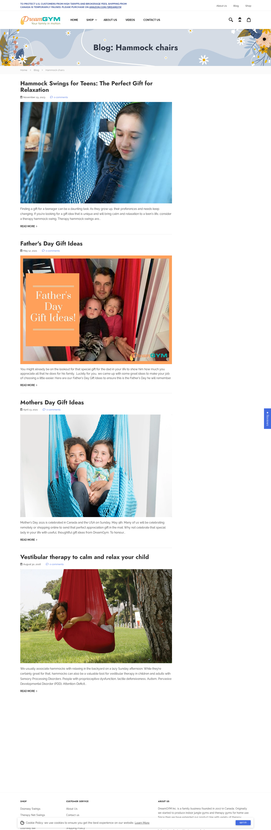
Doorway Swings (30, 808)
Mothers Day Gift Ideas (52, 402)
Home (74, 19)
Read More (27, 226)
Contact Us (151, 19)
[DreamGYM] (40, 20)
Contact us (72, 815)
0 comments (60, 97)
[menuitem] (91, 20)
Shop (248, 5)
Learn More (142, 822)
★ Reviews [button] (267, 418)
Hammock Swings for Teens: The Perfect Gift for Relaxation (86, 86)
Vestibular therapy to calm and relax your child (84, 557)
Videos (130, 19)
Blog (236, 5)
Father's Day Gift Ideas (51, 243)
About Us (221, 5)
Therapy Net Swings (32, 815)
